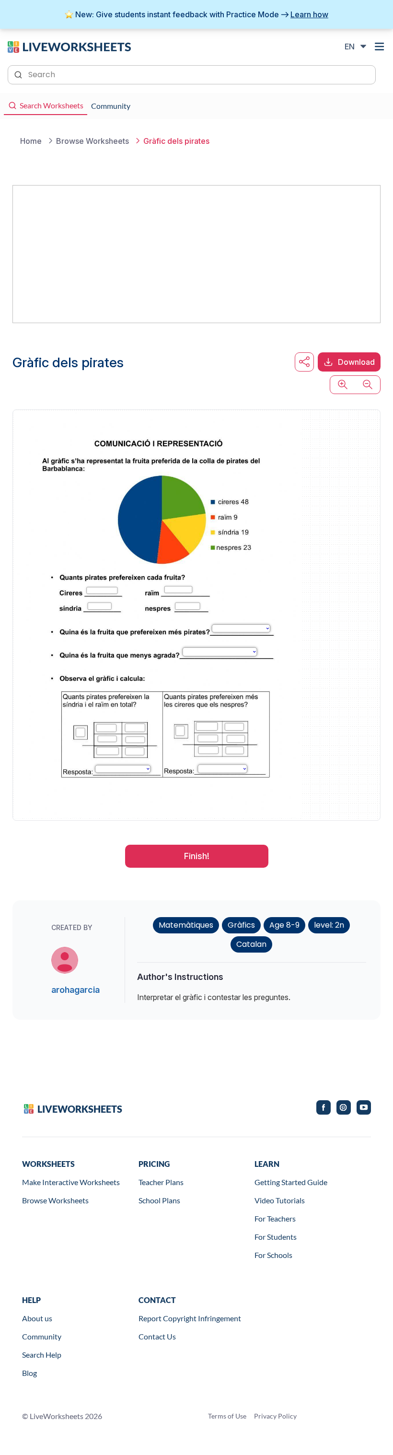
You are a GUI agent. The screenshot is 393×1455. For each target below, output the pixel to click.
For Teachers (275, 1218)
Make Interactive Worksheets (71, 1182)
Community (41, 1336)
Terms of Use (227, 1416)
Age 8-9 (284, 925)
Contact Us (157, 1336)
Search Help (41, 1354)
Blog (29, 1372)
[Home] (69, 46)
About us (37, 1318)
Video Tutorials (279, 1200)
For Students (275, 1236)
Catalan (251, 944)
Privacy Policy (275, 1416)
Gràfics (241, 925)
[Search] (19, 74)
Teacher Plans (161, 1182)
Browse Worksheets (55, 1200)
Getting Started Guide (290, 1182)
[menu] (379, 46)
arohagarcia (75, 990)
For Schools (273, 1254)
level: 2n (329, 925)
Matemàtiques (186, 925)
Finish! (196, 856)
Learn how (309, 14)
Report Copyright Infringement (190, 1318)
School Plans (159, 1200)
